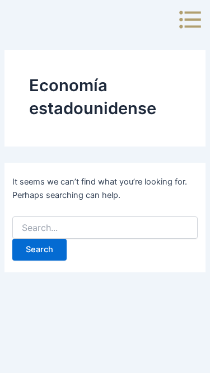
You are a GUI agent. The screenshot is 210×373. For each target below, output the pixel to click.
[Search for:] (104, 228)
